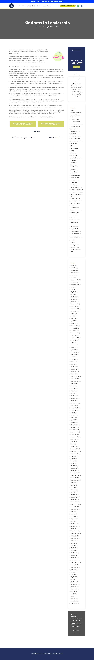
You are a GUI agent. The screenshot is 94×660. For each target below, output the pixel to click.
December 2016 (75, 473)
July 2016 (73, 485)
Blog (45, 5)
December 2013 (75, 560)
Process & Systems (75, 215)
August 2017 (74, 456)
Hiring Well (73, 160)
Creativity (73, 133)
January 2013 (74, 586)
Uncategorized (74, 245)
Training (73, 242)
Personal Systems (75, 203)
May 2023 (73, 318)
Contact (49, 5)
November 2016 (75, 475)
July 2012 (73, 591)
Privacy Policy (54, 653)
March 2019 (74, 422)
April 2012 (73, 598)
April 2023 (73, 321)
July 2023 (73, 313)
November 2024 (75, 280)
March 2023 (74, 323)
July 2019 (73, 412)
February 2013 (74, 584)
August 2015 (74, 511)
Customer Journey (75, 138)
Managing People (75, 175)
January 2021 (74, 371)
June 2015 (73, 516)
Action (72, 110)
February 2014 (74, 555)
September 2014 (75, 538)
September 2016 (75, 480)
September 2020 (75, 381)
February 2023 (74, 325)
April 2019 (73, 420)
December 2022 (75, 330)
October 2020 (74, 379)
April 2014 (73, 550)
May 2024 (73, 292)
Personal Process (75, 198)
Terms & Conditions (47, 653)
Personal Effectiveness (76, 192)
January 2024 (74, 301)
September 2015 (75, 509)
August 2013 (74, 569)
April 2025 (73, 267)
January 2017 (74, 470)
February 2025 (74, 272)
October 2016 (74, 478)
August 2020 (74, 383)
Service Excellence (75, 219)
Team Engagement (76, 231)
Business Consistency (76, 112)
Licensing (29, 5)
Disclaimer (60, 653)
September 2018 (75, 437)
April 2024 (73, 294)
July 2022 (73, 342)
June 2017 (73, 461)
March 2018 (74, 446)
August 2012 (74, 589)
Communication (75, 129)
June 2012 (73, 594)
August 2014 (74, 540)
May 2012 (73, 596)
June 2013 (73, 574)
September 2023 (75, 309)
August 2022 (74, 340)
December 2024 (75, 277)
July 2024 (73, 287)
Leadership (74, 162)
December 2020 (75, 374)
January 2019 (74, 427)
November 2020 (75, 376)
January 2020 (74, 400)
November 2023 (75, 304)
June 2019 (73, 415)
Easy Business (74, 143)
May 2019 (73, 417)
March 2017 (74, 466)
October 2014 (74, 536)
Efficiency (73, 145)
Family (72, 150)
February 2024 (74, 299)
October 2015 (74, 507)
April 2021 (73, 364)
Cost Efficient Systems (76, 131)
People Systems (75, 185)
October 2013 (74, 565)
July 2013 (73, 572)
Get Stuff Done (74, 155)
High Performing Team (77, 158)
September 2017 (75, 453)
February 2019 (74, 424)
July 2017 (73, 458)
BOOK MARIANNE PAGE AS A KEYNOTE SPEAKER (47, 1)
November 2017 (75, 451)
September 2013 (75, 567)
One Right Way (74, 180)
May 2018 (73, 444)
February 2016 (74, 497)
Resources (39, 5)
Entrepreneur (74, 148)
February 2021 (74, 369)
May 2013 (73, 577)
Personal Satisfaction (76, 201)
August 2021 (74, 354)
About (33, 5)
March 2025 (74, 270)
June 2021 (73, 359)
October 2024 (74, 282)
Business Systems (75, 126)
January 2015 (74, 528)
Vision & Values (75, 247)
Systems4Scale (74, 228)
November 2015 (75, 504)
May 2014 (73, 548)
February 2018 (74, 449)
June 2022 (73, 345)
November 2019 (75, 403)
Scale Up (73, 217)
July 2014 (73, 543)
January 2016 (74, 499)
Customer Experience (76, 136)
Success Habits (74, 226)
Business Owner (75, 119)
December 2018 (75, 429)
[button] (82, 6)
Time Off (73, 240)
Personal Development (77, 189)
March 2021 (74, 367)
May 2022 (73, 347)
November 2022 (75, 333)
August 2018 (74, 439)
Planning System (75, 212)
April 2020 (73, 393)
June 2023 (73, 316)
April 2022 (73, 350)
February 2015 (74, 526)
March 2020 (74, 395)
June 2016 (73, 487)
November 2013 (75, 562)
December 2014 (75, 531)
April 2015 (73, 521)
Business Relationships (77, 124)
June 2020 (73, 388)
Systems (18, 5)
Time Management (76, 233)
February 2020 (74, 398)
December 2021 (75, 352)
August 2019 (74, 410)
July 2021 (73, 357)
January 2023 (74, 328)
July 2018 (73, 441)
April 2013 (73, 579)
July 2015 (73, 514)
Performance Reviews (76, 187)
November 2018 (75, 432)
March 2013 (74, 582)
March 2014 (74, 552)
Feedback (73, 153)
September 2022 (75, 338)
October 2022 (74, 335)
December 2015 (75, 502)
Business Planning (75, 121)
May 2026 (73, 265)
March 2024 (74, 296)
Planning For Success (76, 210)
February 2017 (74, 468)
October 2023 (74, 306)
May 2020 (73, 391)
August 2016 (74, 482)
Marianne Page (75, 177)
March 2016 (74, 495)
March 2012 (74, 601)
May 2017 (73, 463)
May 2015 (73, 519)
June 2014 (73, 545)
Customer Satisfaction (76, 141)
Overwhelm (74, 182)
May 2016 (73, 490)
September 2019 (75, 408)
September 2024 (75, 284)
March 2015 (74, 523)
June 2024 (73, 289)
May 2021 (73, 362)
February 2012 (74, 603)
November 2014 (75, 533)
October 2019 (74, 405)
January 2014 (74, 557)
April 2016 (73, 492)
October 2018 (74, 434)
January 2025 (74, 275)
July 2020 (73, 386)
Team (23, 5)
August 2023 (74, 311)
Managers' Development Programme (74, 170)
